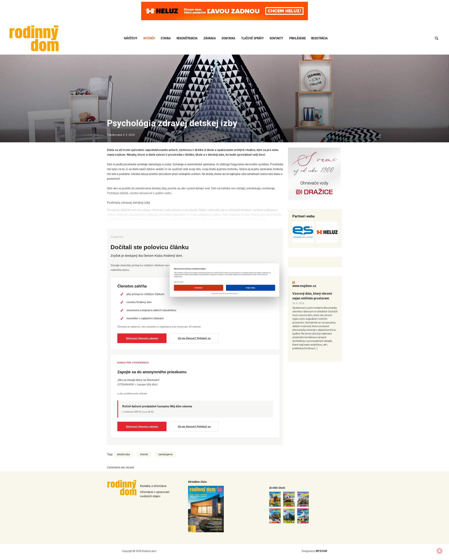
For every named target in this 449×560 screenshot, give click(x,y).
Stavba (166, 38)
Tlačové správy (252, 38)
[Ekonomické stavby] (303, 232)
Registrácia (319, 38)
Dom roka (228, 38)
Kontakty (276, 38)
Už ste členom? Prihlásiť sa (194, 338)
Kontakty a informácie (153, 486)
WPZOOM (321, 551)
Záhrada (209, 38)
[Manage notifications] (439, 551)
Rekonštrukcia (187, 38)
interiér (144, 454)
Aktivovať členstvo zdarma (142, 338)
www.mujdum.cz (304, 286)
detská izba (123, 454)
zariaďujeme (165, 454)
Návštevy (131, 38)
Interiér (149, 38)
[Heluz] (327, 232)
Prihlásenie (297, 38)
